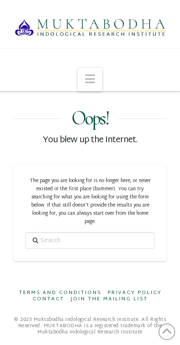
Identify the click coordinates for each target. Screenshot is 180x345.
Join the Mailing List (109, 299)
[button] (90, 79)
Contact (48, 299)
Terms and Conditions (60, 293)
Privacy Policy (135, 293)
